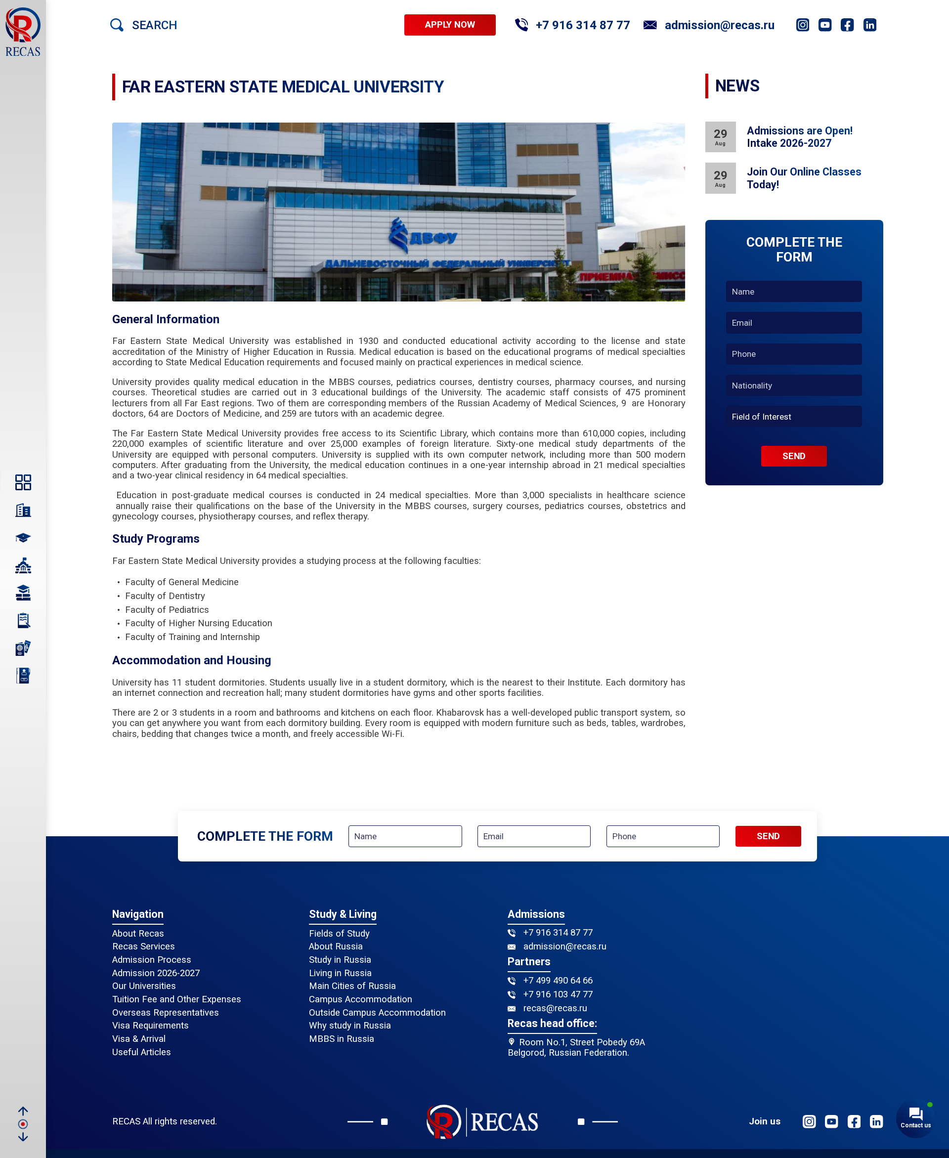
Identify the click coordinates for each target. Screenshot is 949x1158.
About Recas (138, 934)
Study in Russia (340, 960)
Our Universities (144, 986)
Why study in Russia (350, 1026)
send (794, 456)
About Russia (336, 947)
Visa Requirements (150, 1026)
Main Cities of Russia (352, 986)
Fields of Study (339, 934)
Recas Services (143, 947)
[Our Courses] (23, 593)
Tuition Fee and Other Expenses (176, 999)
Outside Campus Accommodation (377, 1013)
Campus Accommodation (360, 999)
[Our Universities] (23, 565)
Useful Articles (141, 1052)
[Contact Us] (23, 675)
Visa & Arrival (139, 1039)
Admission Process (151, 960)
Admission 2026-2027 (156, 973)
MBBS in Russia (341, 1039)
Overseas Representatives (165, 1013)
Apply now (449, 25)
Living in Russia (340, 973)
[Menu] (23, 482)
